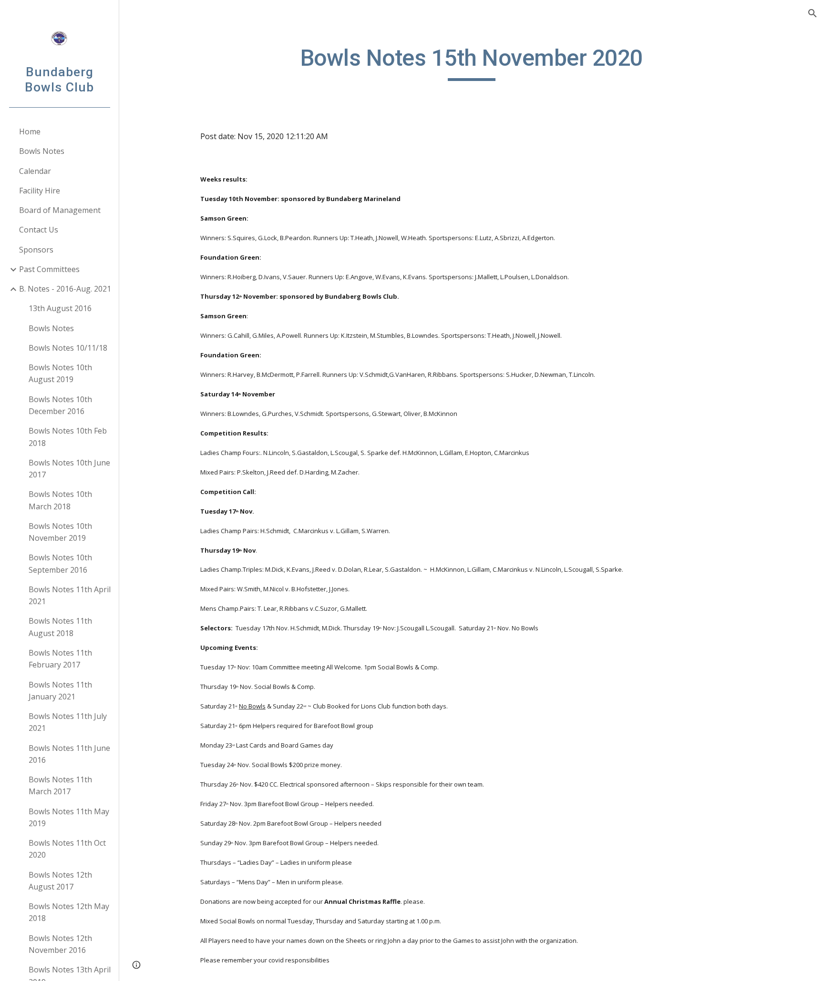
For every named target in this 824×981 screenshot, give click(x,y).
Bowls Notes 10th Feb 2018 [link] (68, 436)
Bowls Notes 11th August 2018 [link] (60, 627)
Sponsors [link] (36, 249)
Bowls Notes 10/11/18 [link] (68, 348)
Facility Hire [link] (39, 190)
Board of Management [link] (60, 210)
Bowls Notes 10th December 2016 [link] (60, 405)
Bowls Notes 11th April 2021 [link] (70, 595)
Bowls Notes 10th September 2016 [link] (60, 563)
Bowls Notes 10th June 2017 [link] (69, 468)
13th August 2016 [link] (60, 308)
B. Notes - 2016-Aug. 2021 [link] (65, 288)
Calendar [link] (35, 171)
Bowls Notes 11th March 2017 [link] (60, 785)
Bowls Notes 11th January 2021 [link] (60, 690)
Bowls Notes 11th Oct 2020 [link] (67, 849)
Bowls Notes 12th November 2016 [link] (60, 944)
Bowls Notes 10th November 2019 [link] (60, 532)
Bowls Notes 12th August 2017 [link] (60, 881)
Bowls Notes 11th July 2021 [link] (68, 722)
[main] (471, 62)
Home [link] (30, 131)
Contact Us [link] (38, 229)
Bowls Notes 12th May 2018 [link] (69, 912)
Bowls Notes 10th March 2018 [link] (60, 500)
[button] (812, 13)
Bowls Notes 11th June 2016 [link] (69, 754)
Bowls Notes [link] (41, 151)
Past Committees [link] (49, 269)
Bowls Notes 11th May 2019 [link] (69, 817)
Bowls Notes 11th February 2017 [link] (60, 658)
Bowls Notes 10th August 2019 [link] (60, 373)
